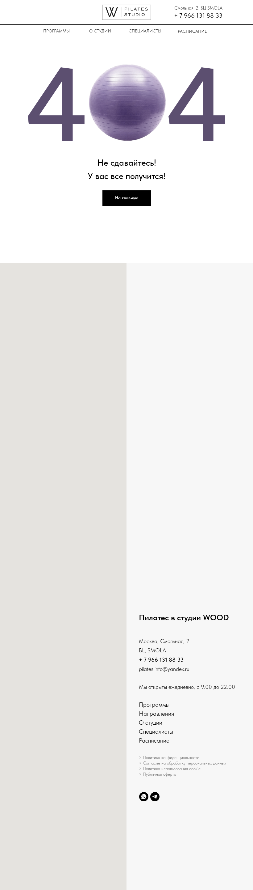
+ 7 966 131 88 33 (161, 659)
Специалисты (156, 731)
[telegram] (155, 796)
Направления (156, 713)
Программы (154, 704)
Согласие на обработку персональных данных (184, 763)
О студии (150, 722)
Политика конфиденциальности (171, 757)
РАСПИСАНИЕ (192, 31)
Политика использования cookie (172, 768)
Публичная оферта (159, 774)
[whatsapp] (143, 796)
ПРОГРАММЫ (56, 30)
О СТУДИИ (100, 30)
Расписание (154, 740)
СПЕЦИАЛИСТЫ (145, 30)
